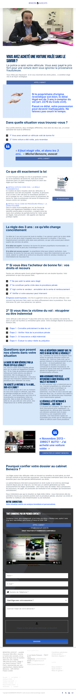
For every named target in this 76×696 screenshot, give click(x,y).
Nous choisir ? (57, 667)
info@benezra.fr (38, 661)
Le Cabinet (14, 677)
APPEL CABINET (40, 82)
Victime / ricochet (8, 683)
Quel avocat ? (57, 669)
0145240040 (41, 659)
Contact (15, 686)
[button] (39, 136)
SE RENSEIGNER (63, 198)
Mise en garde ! (57, 670)
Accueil (5, 677)
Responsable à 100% (9, 684)
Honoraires (6, 686)
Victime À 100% (7, 679)
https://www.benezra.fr (35, 664)
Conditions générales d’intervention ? (59, 653)
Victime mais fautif (8, 681)
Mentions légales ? (59, 656)
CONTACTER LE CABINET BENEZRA (56, 453)
